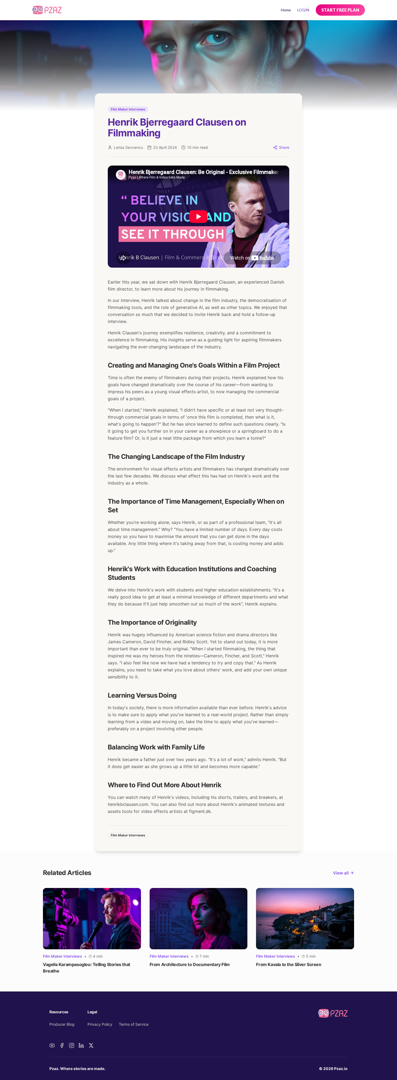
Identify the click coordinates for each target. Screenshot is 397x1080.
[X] (91, 1045)
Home (286, 10)
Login (303, 10)
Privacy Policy (100, 1024)
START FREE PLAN (340, 9)
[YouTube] (52, 1045)
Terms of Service (134, 1024)
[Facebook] (61, 1045)
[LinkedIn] (81, 1045)
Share (284, 147)
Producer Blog (62, 1024)
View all (341, 873)
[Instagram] (71, 1045)
